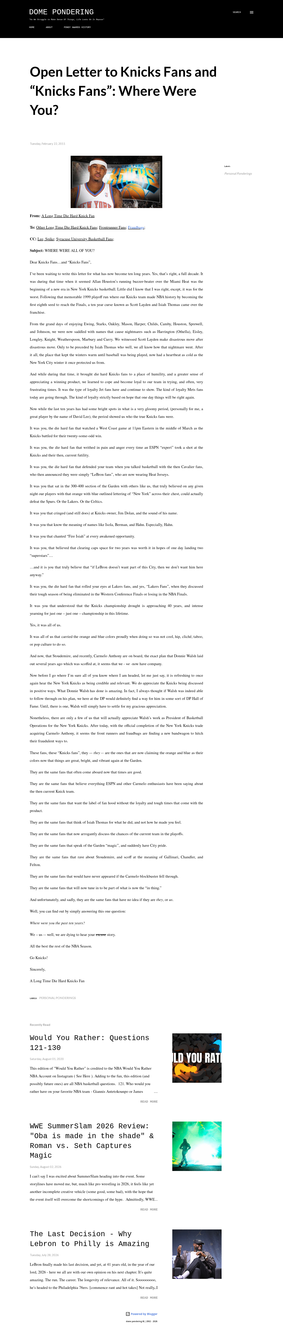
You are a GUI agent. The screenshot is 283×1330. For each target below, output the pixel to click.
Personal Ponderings (238, 173)
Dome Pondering (61, 12)
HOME (31, 27)
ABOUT (49, 27)
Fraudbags (136, 227)
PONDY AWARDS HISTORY (77, 27)
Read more (149, 1102)
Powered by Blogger (143, 1314)
